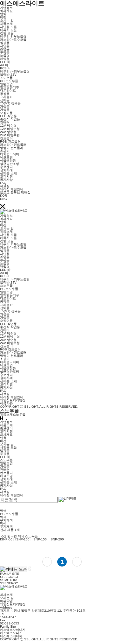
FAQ (3, 183)
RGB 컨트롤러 (10, 141)
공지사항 (6, 179)
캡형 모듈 (7, 33)
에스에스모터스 (11, 633)
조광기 (5, 151)
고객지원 (6, 176)
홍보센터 (6, 167)
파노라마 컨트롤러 (13, 144)
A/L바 (4, 65)
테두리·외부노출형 (13, 36)
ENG (3, 199)
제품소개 (6, 23)
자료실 (5, 186)
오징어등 (6, 113)
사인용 (5, 46)
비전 (3, 17)
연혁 (3, 14)
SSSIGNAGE (9, 577)
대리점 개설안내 (11, 189)
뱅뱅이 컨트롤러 (11, 148)
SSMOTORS (9, 580)
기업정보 (6, 8)
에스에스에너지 (11, 636)
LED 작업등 (8, 116)
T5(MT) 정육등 (10, 103)
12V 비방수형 (10, 128)
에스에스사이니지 (12, 629)
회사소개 (6, 594)
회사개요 (6, 11)
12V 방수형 (8, 125)
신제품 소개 (8, 173)
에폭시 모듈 (8, 30)
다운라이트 (8, 90)
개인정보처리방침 (12, 400)
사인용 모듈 (8, 27)
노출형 (5, 55)
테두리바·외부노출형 (15, 71)
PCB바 (5, 68)
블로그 (5, 192)
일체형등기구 (9, 87)
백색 (3, 517)
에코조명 (6, 157)
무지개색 (6, 520)
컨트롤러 (6, 138)
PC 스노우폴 (9, 81)
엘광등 (5, 43)
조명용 (5, 49)
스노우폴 (6, 78)
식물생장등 (8, 160)
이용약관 (6, 403)
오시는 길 (7, 20)
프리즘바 (6, 97)
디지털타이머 (9, 154)
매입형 (5, 58)
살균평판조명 (9, 164)
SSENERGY (9, 583)
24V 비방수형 (10, 135)
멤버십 (26, 192)
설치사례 (6, 170)
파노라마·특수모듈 (13, 39)
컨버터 (5, 122)
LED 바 (5, 62)
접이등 (5, 100)
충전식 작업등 (10, 119)
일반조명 (6, 84)
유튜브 (15, 192)
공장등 (5, 93)
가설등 (5, 106)
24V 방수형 (8, 132)
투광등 (5, 52)
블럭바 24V (8, 74)
